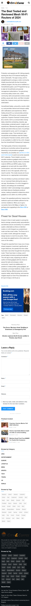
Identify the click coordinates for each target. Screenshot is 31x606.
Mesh (6, 315)
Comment (4, 356)
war (13, 518)
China (3, 497)
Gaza (9, 503)
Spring (15, 512)
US (2, 480)
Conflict (21, 497)
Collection (14, 497)
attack (10, 494)
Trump (17, 515)
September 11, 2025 (15, 442)
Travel (3, 477)
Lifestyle (4, 464)
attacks (16, 494)
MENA (3, 467)
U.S (3, 518)
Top (8, 515)
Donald (18, 500)
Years (8, 521)
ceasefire (22, 494)
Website (3, 394)
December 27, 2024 (8, 24)
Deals (12, 500)
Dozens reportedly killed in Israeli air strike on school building (19, 431)
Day (26, 497)
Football (4, 503)
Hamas (15, 503)
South (10, 512)
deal (8, 500)
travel (12, 515)
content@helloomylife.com (14, 21)
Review (18, 509)
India (20, 503)
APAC (3, 454)
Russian (4, 512)
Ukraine (8, 518)
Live (19, 506)
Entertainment (6, 457)
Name (3, 378)
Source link (4, 286)
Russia (24, 509)
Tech (7, 8)
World (3, 483)
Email (3, 386)
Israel (3, 506)
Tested (26, 315)
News (3, 509)
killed (14, 506)
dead (3, 500)
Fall (23, 500)
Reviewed (13, 315)
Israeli (8, 506)
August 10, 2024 (14, 434)
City (8, 497)
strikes (26, 512)
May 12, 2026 (13, 427)
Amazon (4, 494)
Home (2, 8)
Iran (25, 503)
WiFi (3, 317)
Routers (20, 315)
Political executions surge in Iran (10, 605)
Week (18, 518)
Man (23, 506)
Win (23, 518)
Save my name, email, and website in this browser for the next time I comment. (15, 402)
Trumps (23, 515)
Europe (3, 460)
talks (3, 515)
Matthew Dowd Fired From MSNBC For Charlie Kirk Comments (19, 439)
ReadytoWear (10, 509)
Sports (3, 470)
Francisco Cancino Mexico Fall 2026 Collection (18, 424)
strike (20, 512)
